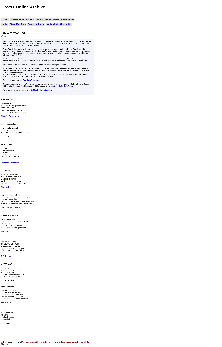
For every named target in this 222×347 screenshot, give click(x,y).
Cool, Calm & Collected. (63, 86)
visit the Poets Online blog (41, 90)
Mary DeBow (6, 187)
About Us (14, 24)
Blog (23, 24)
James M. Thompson (10, 163)
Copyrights (65, 24)
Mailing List (52, 24)
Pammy (4, 232)
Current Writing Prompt (47, 20)
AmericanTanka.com (31, 80)
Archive (30, 20)
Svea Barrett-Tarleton (10, 207)
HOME (5, 20)
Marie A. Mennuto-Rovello (12, 116)
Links (4, 24)
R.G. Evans (6, 256)
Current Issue (17, 20)
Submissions (67, 20)
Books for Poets (36, 24)
